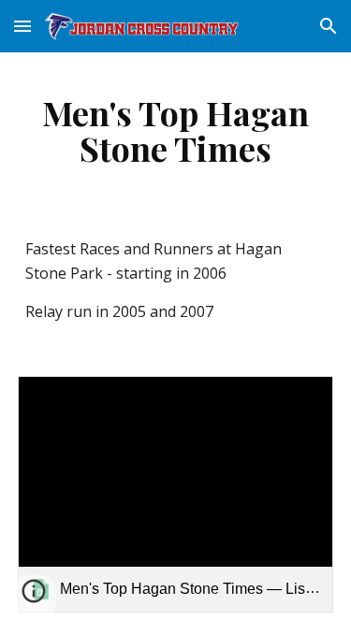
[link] (176, 494)
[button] (22, 25)
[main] (176, 130)
